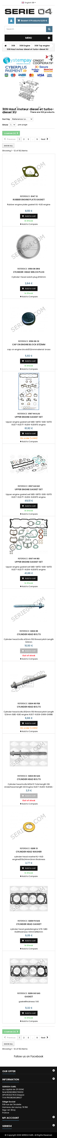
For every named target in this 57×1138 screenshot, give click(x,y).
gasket (28, 996)
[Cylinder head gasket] (29, 899)
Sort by (6, 119)
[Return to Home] (5, 45)
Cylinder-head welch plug (28, 272)
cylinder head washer (29, 851)
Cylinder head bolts (29, 634)
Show (5, 124)
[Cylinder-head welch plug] (29, 247)
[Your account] (11, 21)
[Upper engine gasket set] (29, 391)
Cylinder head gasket (28, 924)
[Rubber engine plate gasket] (29, 174)
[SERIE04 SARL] (28, 11)
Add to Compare (30, 224)
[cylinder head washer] (29, 826)
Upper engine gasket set (29, 416)
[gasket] (29, 971)
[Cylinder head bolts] (29, 609)
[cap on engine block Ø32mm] (29, 319)
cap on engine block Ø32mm (28, 344)
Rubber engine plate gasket (29, 199)
